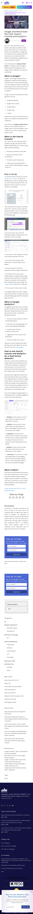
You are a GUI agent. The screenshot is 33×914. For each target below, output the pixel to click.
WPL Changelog (5, 843)
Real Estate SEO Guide (10, 699)
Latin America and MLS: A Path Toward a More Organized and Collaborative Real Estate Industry (16, 726)
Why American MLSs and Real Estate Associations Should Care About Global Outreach (14, 740)
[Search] (29, 3)
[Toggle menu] (31, 3)
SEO (8, 654)
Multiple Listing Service (10, 625)
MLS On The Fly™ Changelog (8, 846)
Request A (9, 7)
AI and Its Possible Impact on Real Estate (12, 868)
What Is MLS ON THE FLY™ (11, 680)
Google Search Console (10, 178)
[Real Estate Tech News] (12, 805)
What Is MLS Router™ (10, 693)
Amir (19, 40)
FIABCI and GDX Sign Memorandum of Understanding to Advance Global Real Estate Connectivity (16, 719)
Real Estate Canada (12, 628)
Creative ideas (10, 644)
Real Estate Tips (9, 664)
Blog (21, 10)
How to (9, 670)
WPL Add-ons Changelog (7, 849)
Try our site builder (24, 7)
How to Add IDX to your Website (12, 686)
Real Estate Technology (11, 635)
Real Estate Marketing (10, 11)
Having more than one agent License (14, 696)
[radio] (9, 497)
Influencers (10, 648)
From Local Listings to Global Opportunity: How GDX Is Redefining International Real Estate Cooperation (15, 733)
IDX (8, 638)
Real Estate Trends (9, 661)
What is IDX (7, 683)
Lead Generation (11, 651)
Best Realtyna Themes (10, 702)
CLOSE (31, 892)
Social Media (10, 657)
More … (3, 871)
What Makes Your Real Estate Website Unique (13, 865)
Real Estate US (10, 631)
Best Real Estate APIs (10, 689)
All (5, 622)
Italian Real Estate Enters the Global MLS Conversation (15, 815)
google (6, 778)
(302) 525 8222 (7, 798)
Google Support (8, 284)
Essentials (9, 667)
